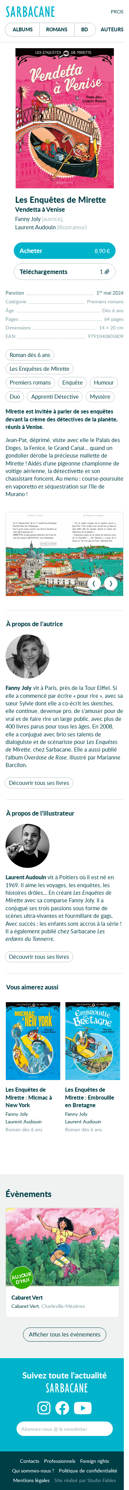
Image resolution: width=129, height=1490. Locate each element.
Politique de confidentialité (88, 1470)
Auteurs (112, 29)
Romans (56, 29)
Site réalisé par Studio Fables (85, 1480)
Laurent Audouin (35, 227)
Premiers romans (30, 382)
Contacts (29, 1461)
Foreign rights (94, 1461)
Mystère (100, 396)
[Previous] (94, 583)
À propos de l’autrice (34, 623)
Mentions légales (31, 1480)
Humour (104, 382)
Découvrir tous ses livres (39, 783)
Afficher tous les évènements (64, 1334)
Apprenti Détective (55, 396)
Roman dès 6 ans (30, 355)
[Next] (111, 583)
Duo (15, 396)
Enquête (72, 382)
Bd (88, 29)
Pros (117, 11)
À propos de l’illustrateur (40, 813)
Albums (23, 29)
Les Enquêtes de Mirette (39, 369)
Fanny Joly (28, 219)
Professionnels (59, 1461)
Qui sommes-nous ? (33, 1470)
